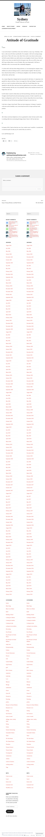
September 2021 (9, 357)
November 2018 (9, 453)
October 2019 (9, 421)
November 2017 (9, 484)
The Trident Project (10, 741)
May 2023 (8, 308)
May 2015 (8, 554)
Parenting (40, 154)
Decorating (8, 629)
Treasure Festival (9, 747)
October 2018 (9, 456)
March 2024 (8, 283)
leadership (8, 676)
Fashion (7, 650)
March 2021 (8, 372)
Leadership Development (9, 28)
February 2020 (9, 409)
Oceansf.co (8, 696)
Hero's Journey (36, 152)
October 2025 (9, 259)
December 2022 (9, 323)
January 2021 (9, 378)
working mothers (9, 764)
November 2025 (9, 257)
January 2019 (9, 447)
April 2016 (8, 533)
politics (7, 702)
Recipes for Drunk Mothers (12, 704)
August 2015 (8, 545)
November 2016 (9, 519)
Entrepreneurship (9, 647)
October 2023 (9, 294)
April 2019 (8, 438)
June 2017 (8, 499)
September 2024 (9, 277)
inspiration (32, 154)
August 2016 (8, 528)
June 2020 (8, 398)
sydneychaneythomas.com (21, 36)
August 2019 (8, 427)
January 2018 (9, 479)
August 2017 (8, 493)
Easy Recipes (9, 632)
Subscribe (9, 811)
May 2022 (8, 340)
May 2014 (8, 582)
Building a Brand (9, 614)
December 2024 (9, 274)
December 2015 (9, 542)
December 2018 (9, 450)
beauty (7, 603)
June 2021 (8, 366)
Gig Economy (9, 664)
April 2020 (8, 404)
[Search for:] (12, 213)
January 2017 (9, 513)
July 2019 (8, 430)
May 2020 (8, 401)
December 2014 (9, 565)
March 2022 (8, 343)
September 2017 (9, 490)
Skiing (7, 724)
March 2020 (8, 406)
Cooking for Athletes (10, 617)
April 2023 (8, 311)
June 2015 (8, 551)
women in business (10, 761)
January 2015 (9, 562)
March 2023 (8, 314)
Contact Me (32, 26)
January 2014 (9, 594)
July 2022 (8, 334)
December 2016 (9, 516)
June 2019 (8, 432)
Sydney (22, 19)
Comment (39, 188)
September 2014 (9, 571)
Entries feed (8, 781)
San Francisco (9, 713)
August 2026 (8, 245)
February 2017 (9, 510)
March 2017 (8, 507)
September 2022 (9, 329)
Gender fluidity (9, 661)
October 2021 (9, 355)
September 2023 (9, 297)
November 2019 (9, 418)
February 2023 (9, 317)
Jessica (10, 225)
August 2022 (8, 332)
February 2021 (9, 375)
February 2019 (9, 444)
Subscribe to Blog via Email (12, 794)
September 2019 (9, 424)
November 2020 (9, 383)
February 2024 (9, 285)
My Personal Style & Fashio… (13, 223)
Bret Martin (11, 228)
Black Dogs (8, 606)
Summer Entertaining (10, 729)
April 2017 (8, 505)
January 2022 (9, 349)
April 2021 (8, 369)
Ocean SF (24, 26)
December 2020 (9, 381)
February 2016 (9, 539)
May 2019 (8, 435)
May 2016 (8, 530)
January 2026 (9, 254)
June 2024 (8, 280)
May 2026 (8, 251)
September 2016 (9, 525)
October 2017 (9, 487)
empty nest (8, 644)
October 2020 (9, 386)
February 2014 (9, 591)
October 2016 (9, 522)
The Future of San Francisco (13, 226)
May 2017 (8, 502)
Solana (7, 727)
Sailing (7, 710)
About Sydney (11, 26)
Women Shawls (12, 221)
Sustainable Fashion (10, 732)
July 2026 (8, 248)
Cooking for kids (9, 623)
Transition (8, 744)
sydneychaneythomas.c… (13, 231)
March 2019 (8, 441)
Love (36, 154)
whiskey (7, 758)
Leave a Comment (36, 36)
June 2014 (8, 580)
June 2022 (8, 337)
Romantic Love (9, 707)
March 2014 (8, 588)
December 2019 (9, 415)
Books (18, 26)
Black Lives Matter (10, 608)
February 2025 (9, 271)
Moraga (7, 684)
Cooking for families (10, 620)
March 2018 (8, 473)
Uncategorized (9, 752)
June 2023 (8, 306)
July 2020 (8, 395)
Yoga (7, 767)
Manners (8, 681)
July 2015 (8, 548)
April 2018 (8, 470)
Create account (9, 776)
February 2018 (9, 476)
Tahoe (7, 735)
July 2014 (8, 577)
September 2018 (9, 458)
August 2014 (8, 574)
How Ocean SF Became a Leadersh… (12, 229)
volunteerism (8, 755)
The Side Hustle (39, 201)
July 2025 (8, 265)
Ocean (7, 690)
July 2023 (8, 303)
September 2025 (9, 262)
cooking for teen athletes (11, 626)
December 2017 (9, 481)
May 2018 (8, 467)
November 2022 (9, 326)
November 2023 (9, 291)
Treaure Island (9, 750)
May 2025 (8, 268)
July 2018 (8, 461)
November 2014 (9, 568)
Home (3, 26)
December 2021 (9, 352)
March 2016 (8, 536)
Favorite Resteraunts (10, 653)
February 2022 (9, 346)
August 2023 (8, 300)
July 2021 (8, 363)
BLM (7, 611)
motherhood (8, 687)
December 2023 (9, 288)
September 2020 (9, 389)
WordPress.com (9, 787)
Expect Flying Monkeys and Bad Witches (11, 201)
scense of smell (9, 716)
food (7, 658)
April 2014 (8, 585)
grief (31, 152)
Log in (7, 779)
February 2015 (9, 559)
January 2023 (9, 320)
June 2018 (8, 464)
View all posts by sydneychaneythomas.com (16, 160)
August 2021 (8, 360)
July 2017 (8, 496)
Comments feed (9, 784)
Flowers (7, 655)
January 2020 (9, 412)
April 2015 (8, 556)
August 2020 (8, 392)
